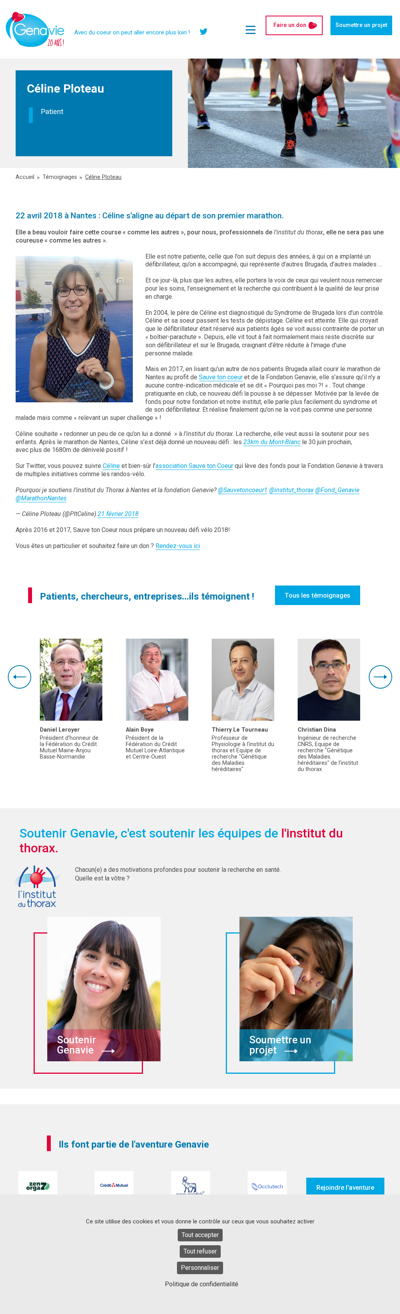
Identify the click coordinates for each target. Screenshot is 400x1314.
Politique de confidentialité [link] (201, 1284)
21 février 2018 (118, 514)
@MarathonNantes (41, 498)
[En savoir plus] (71, 680)
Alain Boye (140, 730)
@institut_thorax (291, 490)
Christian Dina (317, 730)
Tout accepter (200, 1235)
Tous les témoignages (317, 595)
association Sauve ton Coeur (194, 466)
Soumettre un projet (361, 25)
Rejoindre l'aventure (345, 1187)
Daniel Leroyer (60, 730)
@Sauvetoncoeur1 (243, 490)
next (380, 677)
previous (19, 677)
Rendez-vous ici (177, 546)
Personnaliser (200, 1267)
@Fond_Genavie (337, 490)
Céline (111, 466)
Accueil (25, 177)
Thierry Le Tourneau (240, 730)
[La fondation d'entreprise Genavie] (35, 29)
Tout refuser (200, 1251)
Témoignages (60, 177)
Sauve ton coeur (221, 377)
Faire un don (289, 25)
